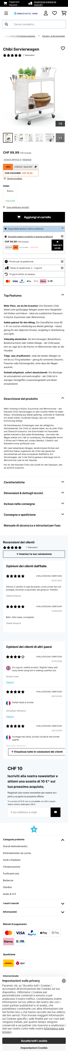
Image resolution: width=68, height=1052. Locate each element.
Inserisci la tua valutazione (35, 554)
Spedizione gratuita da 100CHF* (45, 3)
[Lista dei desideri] (54, 13)
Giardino (7, 887)
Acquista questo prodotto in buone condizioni (30, 236)
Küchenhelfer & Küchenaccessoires (19, 36)
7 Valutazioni (28, 55)
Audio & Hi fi (9, 894)
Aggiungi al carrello (37, 217)
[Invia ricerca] (6, 24)
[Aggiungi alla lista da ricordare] (63, 48)
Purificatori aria (11, 873)
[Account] (46, 13)
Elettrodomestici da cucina (17, 853)
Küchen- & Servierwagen (53, 36)
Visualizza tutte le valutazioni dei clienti (38, 751)
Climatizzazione (11, 866)
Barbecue (8, 880)
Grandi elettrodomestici (15, 846)
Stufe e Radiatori (12, 859)
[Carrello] (63, 13)
